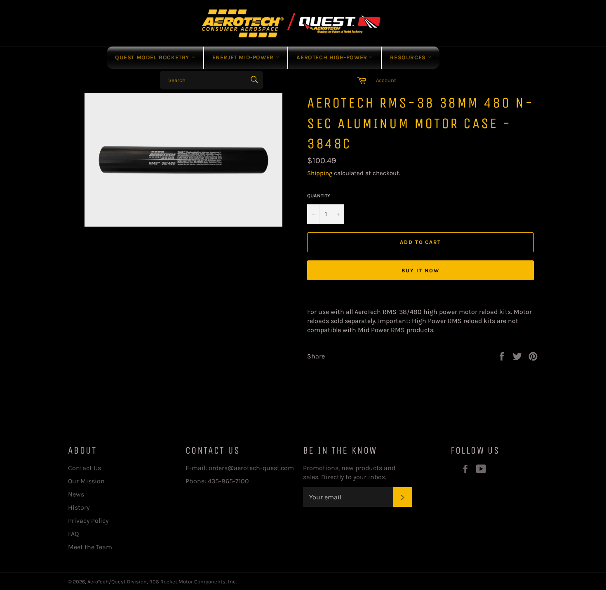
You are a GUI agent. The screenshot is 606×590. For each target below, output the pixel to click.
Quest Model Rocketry (153, 57)
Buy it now (420, 270)
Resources (408, 57)
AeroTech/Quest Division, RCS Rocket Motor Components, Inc (161, 581)
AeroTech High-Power (332, 57)
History (78, 507)
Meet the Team (90, 547)
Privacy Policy (88, 520)
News (76, 494)
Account (386, 80)
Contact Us (84, 468)
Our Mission (86, 481)
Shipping (319, 173)
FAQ (73, 534)
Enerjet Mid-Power (244, 57)
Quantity (318, 196)
